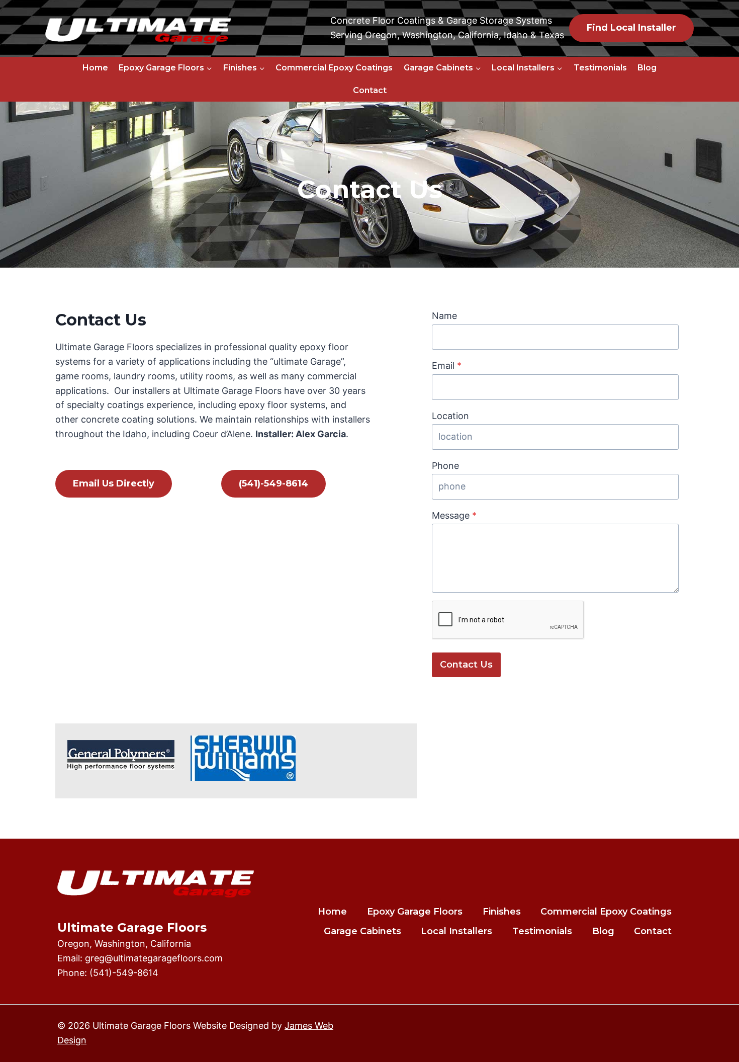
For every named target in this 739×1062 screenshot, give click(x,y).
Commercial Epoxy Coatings (334, 67)
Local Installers (456, 931)
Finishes (502, 911)
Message (454, 515)
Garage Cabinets (362, 931)
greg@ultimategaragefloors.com (154, 958)
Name (444, 315)
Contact (370, 90)
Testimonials (600, 67)
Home (95, 67)
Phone (445, 465)
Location (450, 416)
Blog (647, 67)
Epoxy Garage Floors (415, 911)
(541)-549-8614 (123, 972)
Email (446, 365)
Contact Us (466, 664)
